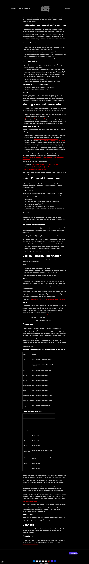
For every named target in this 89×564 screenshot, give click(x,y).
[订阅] (31, 553)
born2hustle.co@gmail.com (42, 314)
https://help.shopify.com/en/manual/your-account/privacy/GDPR (47, 299)
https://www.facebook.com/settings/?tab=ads (45, 164)
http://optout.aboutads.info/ (53, 174)
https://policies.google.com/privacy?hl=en (46, 138)
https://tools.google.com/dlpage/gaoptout (54, 140)
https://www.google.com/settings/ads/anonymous (44, 166)
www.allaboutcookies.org (30, 501)
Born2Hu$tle (46, 563)
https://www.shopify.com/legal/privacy (34, 118)
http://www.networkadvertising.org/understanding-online (39, 157)
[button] (14, 8)
